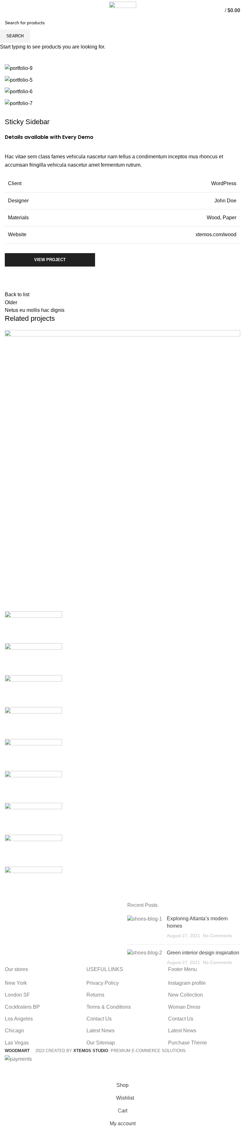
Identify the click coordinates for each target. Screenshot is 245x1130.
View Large (235, 335)
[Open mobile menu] (8, 10)
